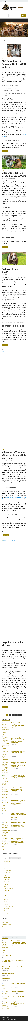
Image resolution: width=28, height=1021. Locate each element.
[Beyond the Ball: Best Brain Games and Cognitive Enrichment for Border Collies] (6, 751)
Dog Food (6, 881)
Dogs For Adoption (8, 888)
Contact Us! (5, 922)
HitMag (14, 1019)
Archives (13, 858)
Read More (4, 150)
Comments (11, 937)
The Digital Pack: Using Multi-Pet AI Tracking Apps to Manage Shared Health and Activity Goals (18, 764)
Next (20, 715)
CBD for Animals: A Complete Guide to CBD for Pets (14, 64)
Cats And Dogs (7, 870)
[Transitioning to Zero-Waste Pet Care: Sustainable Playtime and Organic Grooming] (6, 800)
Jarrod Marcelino (12, 69)
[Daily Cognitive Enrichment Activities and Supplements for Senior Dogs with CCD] (6, 775)
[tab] (6, 858)
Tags (18, 858)
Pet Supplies (7, 908)
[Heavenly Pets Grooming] (6, 991)
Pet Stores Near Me (8, 906)
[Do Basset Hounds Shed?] (14, 258)
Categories (5, 858)
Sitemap (4, 927)
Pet (5, 895)
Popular (5, 937)
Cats (5, 868)
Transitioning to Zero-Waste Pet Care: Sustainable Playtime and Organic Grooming (18, 802)
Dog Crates (6, 879)
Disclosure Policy (6, 924)
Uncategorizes (7, 913)
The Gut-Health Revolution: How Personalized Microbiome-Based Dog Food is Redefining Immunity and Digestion (18, 825)
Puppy (5, 911)
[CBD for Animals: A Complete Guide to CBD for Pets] (14, 50)
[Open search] (25, 20)
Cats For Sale (7, 872)
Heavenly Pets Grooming (17, 991)
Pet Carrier (6, 902)
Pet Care (6, 899)
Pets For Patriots (6, 978)
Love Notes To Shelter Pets (17, 996)
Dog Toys (6, 884)
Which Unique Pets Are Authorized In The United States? (12, 967)
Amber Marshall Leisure (8, 973)
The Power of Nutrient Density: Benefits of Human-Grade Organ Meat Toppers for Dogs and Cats (18, 725)
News (5, 893)
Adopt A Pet (7, 861)
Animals (6, 864)
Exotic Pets (6, 890)
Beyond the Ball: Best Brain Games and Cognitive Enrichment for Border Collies (18, 753)
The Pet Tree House (6, 955)
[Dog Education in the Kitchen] (14, 589)
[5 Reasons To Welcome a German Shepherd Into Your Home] (14, 398)
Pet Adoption (7, 897)
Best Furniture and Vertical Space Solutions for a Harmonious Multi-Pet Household (18, 790)
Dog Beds (6, 875)
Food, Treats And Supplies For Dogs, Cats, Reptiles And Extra (12, 961)
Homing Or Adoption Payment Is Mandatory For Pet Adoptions (18, 1003)
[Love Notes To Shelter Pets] (6, 997)
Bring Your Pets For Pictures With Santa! (18, 984)
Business (6, 866)
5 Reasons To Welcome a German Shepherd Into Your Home (14, 454)
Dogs (3, 58)
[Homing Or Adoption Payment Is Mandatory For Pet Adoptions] (6, 1002)
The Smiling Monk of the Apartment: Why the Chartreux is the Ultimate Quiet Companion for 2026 (17, 840)
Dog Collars (7, 877)
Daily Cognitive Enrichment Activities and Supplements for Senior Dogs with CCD (18, 776)
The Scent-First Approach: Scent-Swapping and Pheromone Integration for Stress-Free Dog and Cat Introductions (18, 739)
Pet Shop (6, 904)
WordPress (9, 1019)
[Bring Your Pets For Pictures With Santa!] (6, 984)
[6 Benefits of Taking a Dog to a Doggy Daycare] (14, 162)
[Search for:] (17, 15)
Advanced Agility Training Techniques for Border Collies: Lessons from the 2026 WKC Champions (18, 815)
